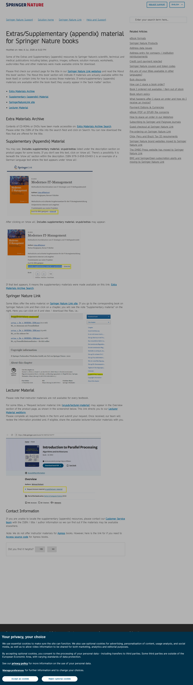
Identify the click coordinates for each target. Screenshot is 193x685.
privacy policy (20, 663)
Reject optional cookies (60, 678)
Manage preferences (13, 670)
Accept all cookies (20, 678)
